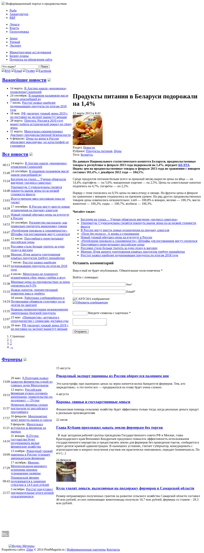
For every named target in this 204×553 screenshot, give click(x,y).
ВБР (12, 17)
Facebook (45, 70)
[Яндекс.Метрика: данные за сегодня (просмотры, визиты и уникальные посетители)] (21, 546)
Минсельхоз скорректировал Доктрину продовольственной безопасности (40, 133)
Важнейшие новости (24, 79)
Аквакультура (19, 14)
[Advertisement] (98, 518)
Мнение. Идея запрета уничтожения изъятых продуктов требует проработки (133, 251)
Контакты (113, 549)
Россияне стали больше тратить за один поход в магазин (119, 248)
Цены (118, 151)
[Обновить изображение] (90, 302)
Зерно (14, 38)
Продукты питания (99, 151)
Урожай (15, 42)
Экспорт (15, 45)
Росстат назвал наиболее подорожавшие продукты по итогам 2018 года (38, 106)
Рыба (13, 10)
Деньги (15, 24)
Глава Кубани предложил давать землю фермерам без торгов (109, 427)
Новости (89, 147)
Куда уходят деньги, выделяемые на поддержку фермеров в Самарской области (125, 488)
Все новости (15, 154)
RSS (8, 70)
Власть (14, 28)
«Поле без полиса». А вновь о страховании (110, 233)
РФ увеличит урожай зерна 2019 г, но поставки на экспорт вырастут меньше (39, 115)
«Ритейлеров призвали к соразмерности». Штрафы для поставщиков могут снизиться (139, 241)
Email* (130, 291)
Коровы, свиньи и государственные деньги (93, 402)
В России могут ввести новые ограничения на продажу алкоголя (125, 230)
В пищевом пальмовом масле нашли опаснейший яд (39, 97)
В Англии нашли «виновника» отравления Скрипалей (38, 90)
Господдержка (19, 31)
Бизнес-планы (19, 56)
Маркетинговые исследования (30, 52)
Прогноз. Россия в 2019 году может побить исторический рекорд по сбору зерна (41, 124)
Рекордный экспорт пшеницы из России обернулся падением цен (112, 376)
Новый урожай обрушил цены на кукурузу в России (116, 237)
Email (18, 70)
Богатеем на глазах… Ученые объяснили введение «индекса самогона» (129, 219)
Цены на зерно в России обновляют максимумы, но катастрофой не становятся (39, 142)
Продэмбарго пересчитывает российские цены (112, 244)
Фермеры (12, 359)
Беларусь (87, 154)
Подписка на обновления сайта (31, 59)
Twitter (30, 70)
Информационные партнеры (86, 549)
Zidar (29, 549)
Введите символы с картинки (108, 313)
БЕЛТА (183, 165)
